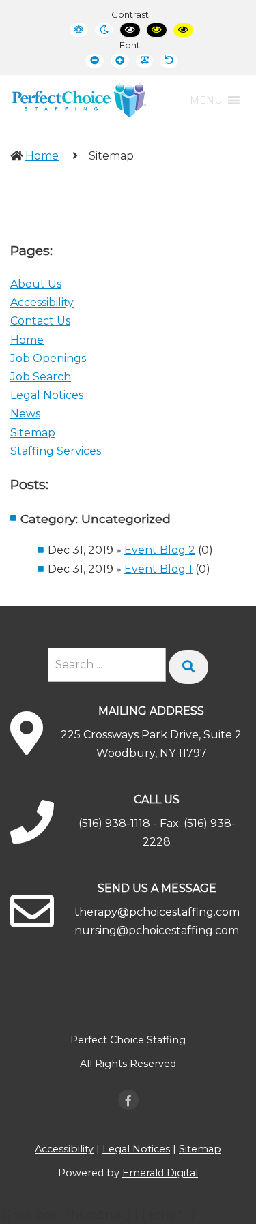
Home (42, 155)
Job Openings (48, 358)
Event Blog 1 (158, 569)
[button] (206, 100)
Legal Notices (46, 395)
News (25, 413)
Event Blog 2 (159, 549)
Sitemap (32, 432)
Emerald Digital (160, 1173)
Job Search (40, 376)
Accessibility (42, 302)
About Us (35, 284)
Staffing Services (55, 451)
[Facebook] (128, 1100)
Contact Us (40, 320)
